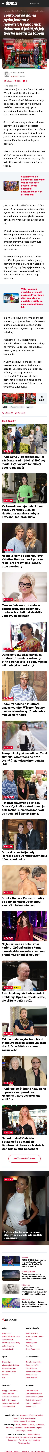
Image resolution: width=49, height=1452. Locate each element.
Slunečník (9, 1428)
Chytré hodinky (34, 1440)
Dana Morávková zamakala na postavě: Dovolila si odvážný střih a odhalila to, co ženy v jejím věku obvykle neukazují (24, 660)
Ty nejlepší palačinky (33, 1362)
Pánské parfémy (24, 1443)
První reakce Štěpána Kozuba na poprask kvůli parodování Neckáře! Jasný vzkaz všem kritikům (24, 1094)
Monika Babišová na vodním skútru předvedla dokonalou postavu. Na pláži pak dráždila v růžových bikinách (22, 610)
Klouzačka (18, 1428)
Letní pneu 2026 (32, 1391)
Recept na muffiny (32, 1365)
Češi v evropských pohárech (24, 1421)
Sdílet (19, 81)
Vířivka (29, 1431)
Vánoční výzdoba (17, 407)
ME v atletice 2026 (9, 1371)
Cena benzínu (30, 1418)
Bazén (18, 1425)
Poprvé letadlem (8, 1394)
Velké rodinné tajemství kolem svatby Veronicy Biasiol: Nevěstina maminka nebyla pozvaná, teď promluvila (22, 512)
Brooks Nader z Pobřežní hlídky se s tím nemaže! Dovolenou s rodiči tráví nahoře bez (23, 902)
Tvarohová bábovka (33, 1371)
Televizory (23, 1440)
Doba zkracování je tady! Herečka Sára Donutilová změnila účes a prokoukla (24, 856)
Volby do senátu (8, 1346)
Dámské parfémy (26, 1437)
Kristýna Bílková (17, 73)
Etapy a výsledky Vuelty (34, 1336)
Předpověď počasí (36, 1415)
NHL (3, 1378)
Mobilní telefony (34, 1434)
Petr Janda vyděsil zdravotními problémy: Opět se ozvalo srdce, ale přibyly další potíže (24, 997)
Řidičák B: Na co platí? (34, 1400)
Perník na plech (31, 1378)
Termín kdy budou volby (11, 1343)
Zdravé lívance (31, 1368)
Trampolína (40, 1425)
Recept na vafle (31, 1375)
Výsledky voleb (7, 1340)
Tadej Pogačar (31, 1343)
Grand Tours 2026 (33, 1349)
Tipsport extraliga (9, 1368)
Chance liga (6, 1362)
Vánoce (29, 407)
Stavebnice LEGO (12, 1437)
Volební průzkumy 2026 (11, 1336)
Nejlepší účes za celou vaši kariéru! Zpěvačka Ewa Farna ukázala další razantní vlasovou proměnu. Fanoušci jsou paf (23, 949)
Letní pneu (38, 1437)
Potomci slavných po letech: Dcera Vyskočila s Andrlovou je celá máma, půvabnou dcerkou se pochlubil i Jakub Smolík (23, 808)
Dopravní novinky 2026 (34, 1397)
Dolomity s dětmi (8, 1406)
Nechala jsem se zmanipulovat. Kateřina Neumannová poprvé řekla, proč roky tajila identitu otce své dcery (23, 561)
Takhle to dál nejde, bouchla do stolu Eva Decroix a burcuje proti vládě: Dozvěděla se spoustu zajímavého (24, 1045)
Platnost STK (31, 1406)
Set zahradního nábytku (33, 1428)
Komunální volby (8, 1349)
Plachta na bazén (28, 1425)
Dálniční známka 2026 (34, 1394)
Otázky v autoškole (33, 1403)
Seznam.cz (34, 3)
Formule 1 (5, 1375)
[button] (24, 53)
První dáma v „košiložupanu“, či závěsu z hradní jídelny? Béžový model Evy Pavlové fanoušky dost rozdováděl (23, 462)
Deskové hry (13, 1440)
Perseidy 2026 (18, 1418)
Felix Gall (29, 1346)
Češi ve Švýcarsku (9, 1400)
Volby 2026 (6, 1333)
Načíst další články (24, 1159)
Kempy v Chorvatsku (9, 1391)
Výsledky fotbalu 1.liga (10, 1365)
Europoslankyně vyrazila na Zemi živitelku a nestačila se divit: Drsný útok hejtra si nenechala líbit (24, 759)
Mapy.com (24, 1415)
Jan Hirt (29, 1340)
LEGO (5, 407)
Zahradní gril (21, 1431)
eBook (9, 81)
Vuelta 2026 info (32, 1333)
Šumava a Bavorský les (10, 1397)
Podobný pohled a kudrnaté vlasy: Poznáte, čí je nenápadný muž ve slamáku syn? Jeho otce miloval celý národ (23, 709)
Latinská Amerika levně (10, 1403)
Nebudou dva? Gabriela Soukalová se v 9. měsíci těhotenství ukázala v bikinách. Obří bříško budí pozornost (23, 1144)
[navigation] (3, 3)
